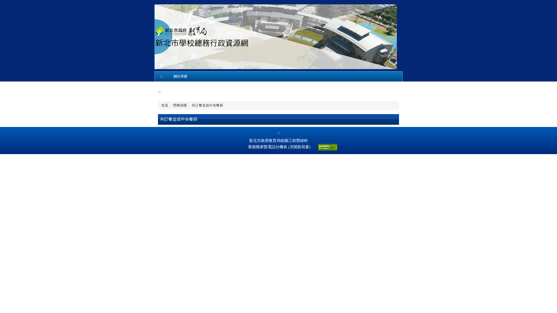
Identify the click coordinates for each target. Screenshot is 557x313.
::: (161, 76)
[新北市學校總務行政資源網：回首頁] (275, 37)
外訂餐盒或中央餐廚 (207, 105)
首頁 (164, 105)
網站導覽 (180, 76)
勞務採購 (180, 105)
